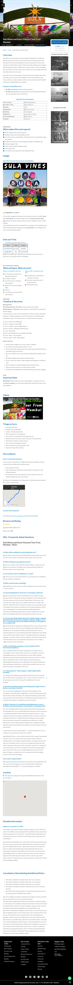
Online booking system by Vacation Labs (26, 982)
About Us (40, 946)
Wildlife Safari (25, 962)
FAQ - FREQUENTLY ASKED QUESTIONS (8, 45)
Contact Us (40, 956)
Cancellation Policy (43, 964)
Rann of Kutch (8, 948)
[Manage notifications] (70, 982)
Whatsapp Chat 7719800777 (9, 1)
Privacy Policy (41, 966)
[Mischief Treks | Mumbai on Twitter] (30, 977)
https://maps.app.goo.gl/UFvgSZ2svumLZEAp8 (25, 516)
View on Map (6, 778)
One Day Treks (25, 959)
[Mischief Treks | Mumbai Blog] (38, 977)
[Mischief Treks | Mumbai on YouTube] (43, 977)
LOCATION (19, 45)
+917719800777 (58, 955)
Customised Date (7, 248)
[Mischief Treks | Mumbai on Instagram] (34, 977)
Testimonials (7, 946)
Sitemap (40, 969)
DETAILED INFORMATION (29, 45)
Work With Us (41, 954)
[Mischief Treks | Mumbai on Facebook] (26, 977)
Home (4, 50)
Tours (9, 50)
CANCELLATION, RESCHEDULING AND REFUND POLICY (40, 45)
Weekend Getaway (9, 961)
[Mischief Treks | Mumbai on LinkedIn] (47, 977)
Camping (23, 964)
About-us (15, 221)
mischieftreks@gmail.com (23, 1)
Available (23, 248)
